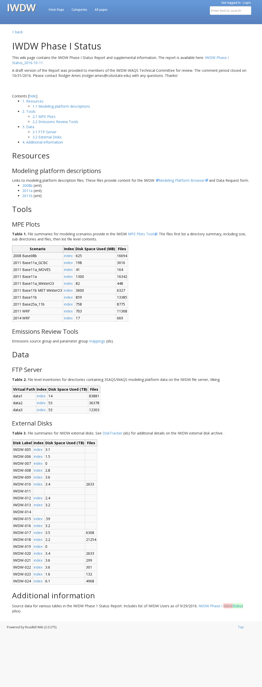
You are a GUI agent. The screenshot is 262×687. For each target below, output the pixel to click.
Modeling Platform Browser (182, 180)
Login (247, 3)
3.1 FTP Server (44, 131)
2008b (27, 185)
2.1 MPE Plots (44, 116)
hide (32, 96)
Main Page (56, 10)
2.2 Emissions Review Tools (55, 121)
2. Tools (29, 111)
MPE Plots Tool (141, 233)
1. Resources (32, 101)
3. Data (28, 126)
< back (17, 31)
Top (241, 627)
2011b (27, 195)
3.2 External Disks (47, 137)
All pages (101, 10)
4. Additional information (42, 142)
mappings (97, 341)
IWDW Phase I (221, 605)
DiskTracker (112, 433)
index (68, 255)
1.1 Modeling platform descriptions (61, 106)
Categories (79, 10)
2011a (27, 190)
